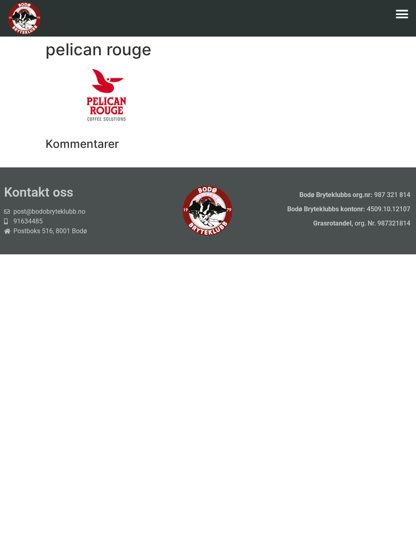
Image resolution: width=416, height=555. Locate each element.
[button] (402, 14)
